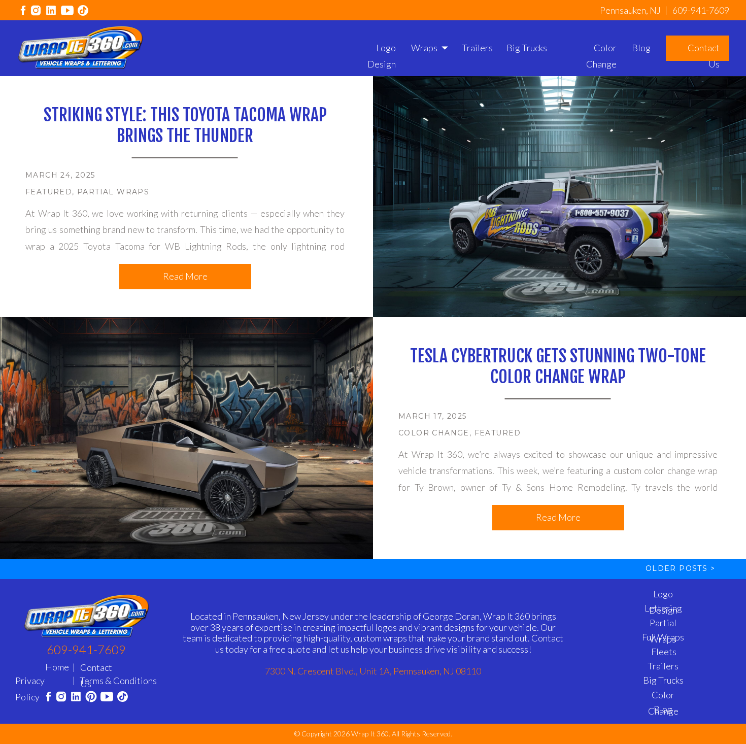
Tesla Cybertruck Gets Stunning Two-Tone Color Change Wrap (558, 366)
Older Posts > (680, 568)
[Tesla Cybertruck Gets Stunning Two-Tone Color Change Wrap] (186, 438)
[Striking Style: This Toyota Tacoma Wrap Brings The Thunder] (559, 196)
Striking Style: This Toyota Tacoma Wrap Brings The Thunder (185, 125)
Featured (48, 191)
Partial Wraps (113, 191)
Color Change (433, 432)
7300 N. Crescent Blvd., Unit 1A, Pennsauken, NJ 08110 (373, 671)
